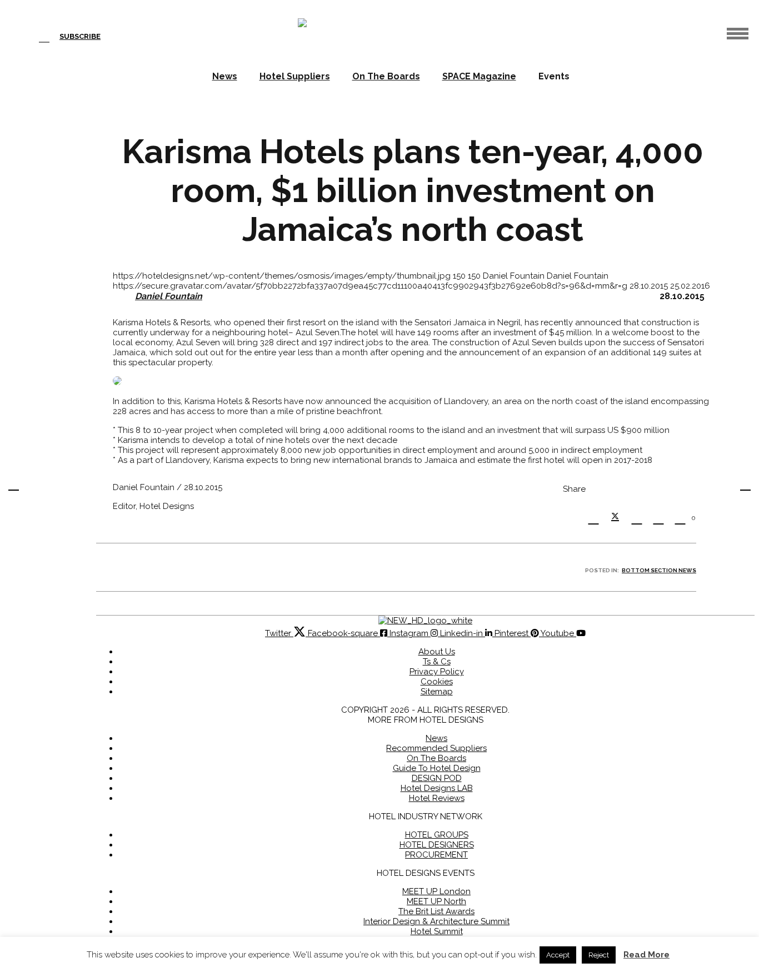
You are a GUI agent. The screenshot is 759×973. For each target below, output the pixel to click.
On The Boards (386, 76)
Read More (646, 955)
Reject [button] (598, 955)
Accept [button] (558, 955)
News (224, 76)
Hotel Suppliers (294, 76)
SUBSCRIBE (80, 36)
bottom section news (659, 570)
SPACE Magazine (479, 76)
